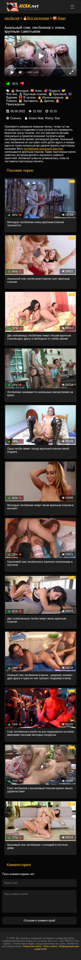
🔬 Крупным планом (33, 94)
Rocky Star (52, 118)
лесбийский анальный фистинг (43, 148)
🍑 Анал (36, 90)
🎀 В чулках (27, 97)
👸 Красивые (57, 94)
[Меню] (72, 7)
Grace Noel (36, 118)
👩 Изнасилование (50, 97)
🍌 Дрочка (46, 101)
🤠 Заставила (28, 101)
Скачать (15, 118)
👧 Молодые (20, 90)
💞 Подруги (52, 90)
